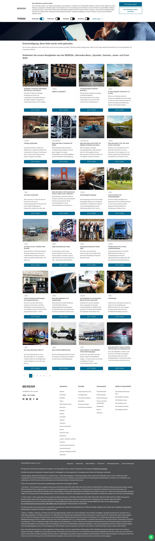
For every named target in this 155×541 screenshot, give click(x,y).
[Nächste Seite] (46, 376)
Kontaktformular (82, 394)
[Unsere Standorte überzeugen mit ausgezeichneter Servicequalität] (35, 282)
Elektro (110, 140)
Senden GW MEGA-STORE (68, 451)
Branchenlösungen (102, 398)
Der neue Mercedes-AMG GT (34, 350)
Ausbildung (112, 298)
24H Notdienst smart (121, 400)
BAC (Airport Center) (66, 404)
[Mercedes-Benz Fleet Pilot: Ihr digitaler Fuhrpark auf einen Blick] (91, 127)
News (110, 89)
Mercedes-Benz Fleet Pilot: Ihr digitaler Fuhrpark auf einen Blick (90, 145)
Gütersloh (62, 423)
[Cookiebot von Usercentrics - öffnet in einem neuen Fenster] (21, 19)
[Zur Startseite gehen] (31, 386)
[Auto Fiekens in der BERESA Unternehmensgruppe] (91, 333)
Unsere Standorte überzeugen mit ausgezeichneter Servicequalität (34, 300)
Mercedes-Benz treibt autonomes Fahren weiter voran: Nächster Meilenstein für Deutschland (63, 193)
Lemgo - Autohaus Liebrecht (68, 439)
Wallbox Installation (59, 91)
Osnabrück (63, 394)
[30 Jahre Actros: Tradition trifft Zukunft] (35, 230)
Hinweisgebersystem (113, 463)
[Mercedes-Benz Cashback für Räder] (63, 127)
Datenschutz (79, 463)
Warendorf (63, 454)
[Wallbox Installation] (63, 75)
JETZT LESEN (35, 110)
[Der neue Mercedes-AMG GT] (35, 333)
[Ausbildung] (119, 282)
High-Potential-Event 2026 (61, 246)
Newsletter (81, 401)
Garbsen (62, 420)
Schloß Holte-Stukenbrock (67, 445)
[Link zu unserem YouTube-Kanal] (37, 399)
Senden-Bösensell (65, 448)
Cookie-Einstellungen (128, 463)
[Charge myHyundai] (35, 127)
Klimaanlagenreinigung (88, 195)
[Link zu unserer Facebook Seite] (23, 399)
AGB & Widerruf (90, 463)
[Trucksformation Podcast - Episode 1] (91, 75)
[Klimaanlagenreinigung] (91, 178)
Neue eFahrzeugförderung (61, 350)
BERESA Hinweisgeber (100, 468)
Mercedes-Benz (56, 140)
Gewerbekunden (101, 391)
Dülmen (62, 413)
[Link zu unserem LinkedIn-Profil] (30, 399)
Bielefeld (62, 398)
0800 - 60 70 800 (29, 395)
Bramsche (62, 407)
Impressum (70, 463)
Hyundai (27, 140)
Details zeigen (96, 18)
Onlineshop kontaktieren (85, 407)
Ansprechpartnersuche (84, 391)
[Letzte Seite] (50, 376)
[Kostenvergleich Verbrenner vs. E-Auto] (119, 75)
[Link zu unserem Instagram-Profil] (27, 399)
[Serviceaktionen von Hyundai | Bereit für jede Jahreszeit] (91, 282)
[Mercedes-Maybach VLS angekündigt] (63, 282)
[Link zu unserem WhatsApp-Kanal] (151, 537)
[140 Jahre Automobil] (35, 178)
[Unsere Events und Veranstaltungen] (119, 178)
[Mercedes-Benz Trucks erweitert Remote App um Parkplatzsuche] (119, 333)
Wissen (54, 89)
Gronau (62, 429)
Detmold (62, 410)
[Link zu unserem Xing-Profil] (34, 399)
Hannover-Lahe (64, 432)
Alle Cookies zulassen (130, 4)
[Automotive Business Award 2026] (91, 230)
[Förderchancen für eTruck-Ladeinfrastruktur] (119, 230)
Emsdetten (63, 417)
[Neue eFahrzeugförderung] (63, 333)
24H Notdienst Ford (120, 403)
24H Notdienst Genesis (122, 406)
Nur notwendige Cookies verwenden (131, 10)
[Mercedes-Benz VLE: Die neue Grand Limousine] (119, 127)
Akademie (99, 412)
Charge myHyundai (30, 143)
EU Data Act (100, 463)
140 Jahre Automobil (31, 195)
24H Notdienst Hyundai (122, 397)
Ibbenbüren (63, 435)
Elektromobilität (101, 394)
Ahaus (61, 401)
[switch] (57, 18)
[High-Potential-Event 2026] (63, 230)
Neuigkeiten (100, 406)
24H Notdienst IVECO (121, 409)
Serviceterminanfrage (84, 398)
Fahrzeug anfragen (83, 404)
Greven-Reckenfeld (65, 426)
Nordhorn (62, 442)
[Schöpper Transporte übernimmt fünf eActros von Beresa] (35, 75)
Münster (62, 391)
